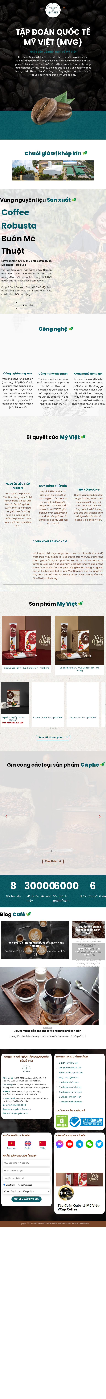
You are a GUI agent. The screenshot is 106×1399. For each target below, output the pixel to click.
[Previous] (6, 701)
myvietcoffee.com (22, 1109)
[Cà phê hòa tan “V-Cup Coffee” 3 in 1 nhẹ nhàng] (79, 640)
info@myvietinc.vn (19, 1114)
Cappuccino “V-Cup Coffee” (82, 717)
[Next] (99, 701)
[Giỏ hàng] (64, 8)
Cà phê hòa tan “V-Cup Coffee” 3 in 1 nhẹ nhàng (79, 669)
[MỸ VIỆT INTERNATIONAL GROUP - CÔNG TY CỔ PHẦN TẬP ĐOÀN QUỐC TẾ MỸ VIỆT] (53, 10)
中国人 (43, 1148)
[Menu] (41, 7)
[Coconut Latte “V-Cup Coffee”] (47, 698)
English (28, 1148)
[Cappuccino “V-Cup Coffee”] (82, 698)
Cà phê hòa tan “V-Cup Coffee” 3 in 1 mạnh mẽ (26, 668)
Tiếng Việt (11, 1148)
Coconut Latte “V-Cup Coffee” (47, 717)
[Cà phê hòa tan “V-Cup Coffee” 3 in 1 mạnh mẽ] (26, 640)
